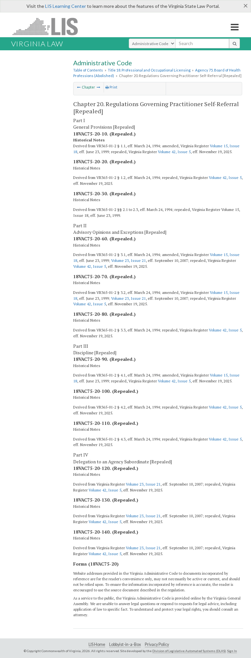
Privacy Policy (157, 644)
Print (113, 87)
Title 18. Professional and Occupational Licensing (149, 70)
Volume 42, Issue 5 (174, 151)
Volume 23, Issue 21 (128, 260)
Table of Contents (88, 70)
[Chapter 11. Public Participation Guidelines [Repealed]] (79, 87)
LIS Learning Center (65, 6)
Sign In (232, 651)
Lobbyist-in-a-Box (125, 644)
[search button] (234, 43)
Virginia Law (37, 43)
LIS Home (97, 644)
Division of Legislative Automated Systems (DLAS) (189, 651)
